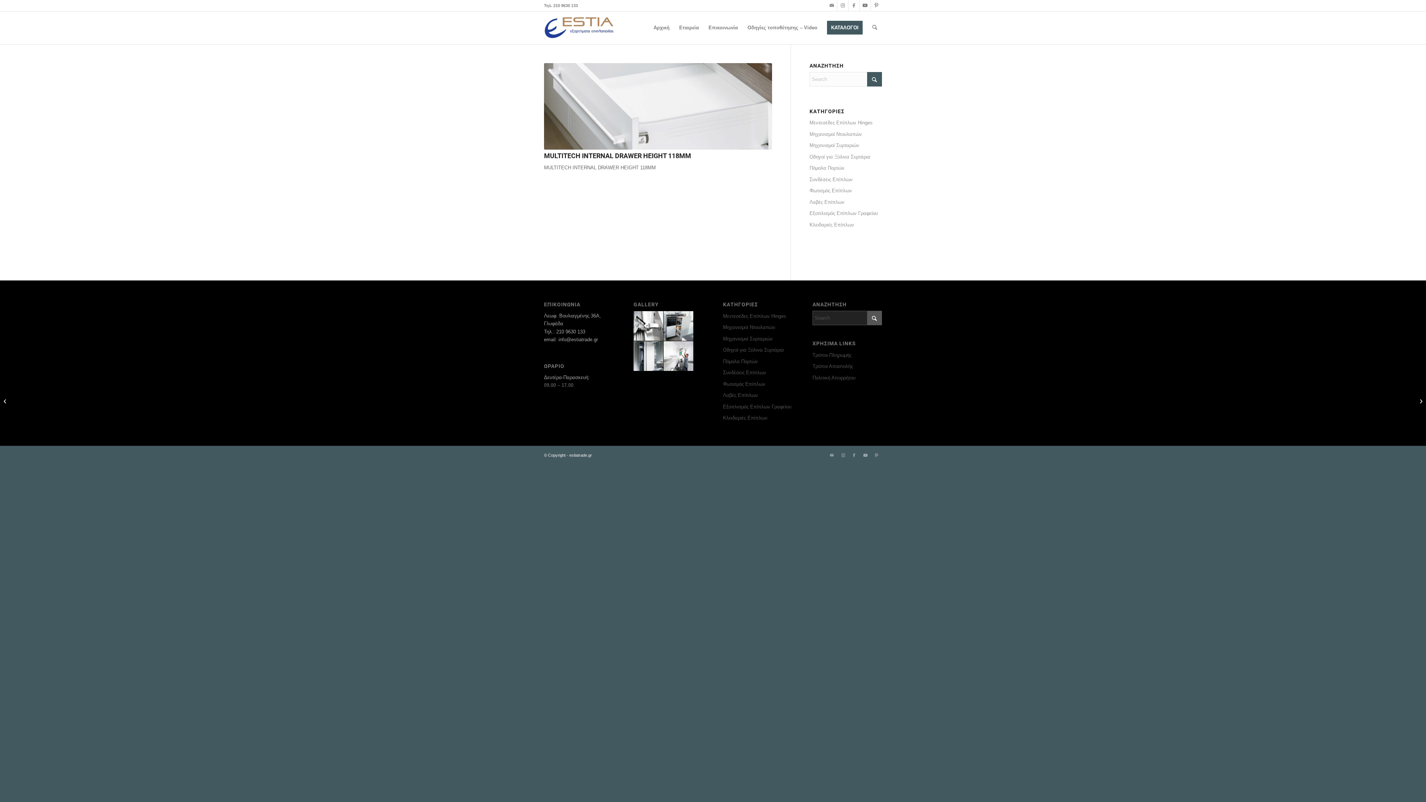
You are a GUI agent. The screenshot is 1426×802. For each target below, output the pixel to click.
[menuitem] (661, 28)
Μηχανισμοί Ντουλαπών (836, 134)
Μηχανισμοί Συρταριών (834, 145)
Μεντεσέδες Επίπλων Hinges (841, 122)
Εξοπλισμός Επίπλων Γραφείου (844, 213)
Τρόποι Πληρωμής (832, 355)
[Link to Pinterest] (876, 5)
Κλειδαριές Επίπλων (832, 225)
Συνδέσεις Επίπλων (831, 179)
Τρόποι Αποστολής (833, 366)
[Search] (874, 28)
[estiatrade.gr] (579, 28)
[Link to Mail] (831, 5)
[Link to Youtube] (865, 5)
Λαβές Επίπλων (827, 202)
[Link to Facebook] (854, 5)
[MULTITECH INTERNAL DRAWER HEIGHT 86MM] (1420, 401)
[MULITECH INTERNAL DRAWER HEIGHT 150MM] (6, 401)
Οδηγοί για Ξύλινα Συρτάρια (840, 157)
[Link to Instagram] (842, 5)
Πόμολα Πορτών (827, 168)
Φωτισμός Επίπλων (831, 190)
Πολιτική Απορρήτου (834, 378)
